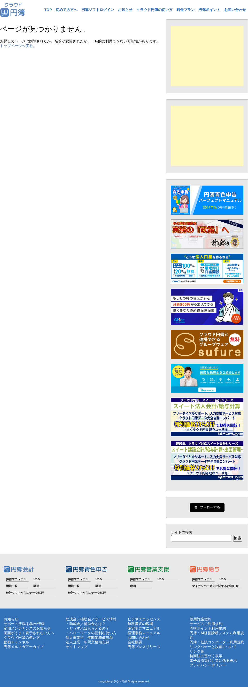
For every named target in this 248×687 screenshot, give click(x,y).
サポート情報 (14, 624)
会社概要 (135, 642)
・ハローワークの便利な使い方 (91, 633)
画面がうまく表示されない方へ (29, 633)
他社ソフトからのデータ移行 (25, 592)
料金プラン (186, 10)
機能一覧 (12, 586)
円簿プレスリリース (144, 647)
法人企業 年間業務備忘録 (87, 642)
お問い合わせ (235, 10)
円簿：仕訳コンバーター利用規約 (217, 642)
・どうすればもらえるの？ (87, 628)
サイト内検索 (182, 532)
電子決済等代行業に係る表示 (213, 660)
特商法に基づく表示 (206, 656)
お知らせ (125, 10)
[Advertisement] (207, 56)
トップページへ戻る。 (18, 46)
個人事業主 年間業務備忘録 (89, 637)
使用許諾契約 (200, 619)
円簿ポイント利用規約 (208, 628)
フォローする (210, 507)
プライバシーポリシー (208, 665)
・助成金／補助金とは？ (86, 624)
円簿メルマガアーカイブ (24, 647)
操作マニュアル (16, 579)
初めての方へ (67, 10)
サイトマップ (76, 647)
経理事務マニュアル (144, 633)
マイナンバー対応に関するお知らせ (215, 586)
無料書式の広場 (140, 624)
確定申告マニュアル (144, 628)
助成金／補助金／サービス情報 (91, 619)
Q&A (36, 579)
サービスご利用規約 (206, 624)
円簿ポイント (209, 10)
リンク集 (197, 651)
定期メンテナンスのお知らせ (27, 628)
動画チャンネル (16, 642)
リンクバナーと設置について (213, 647)
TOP (48, 10)
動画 (36, 586)
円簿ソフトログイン (97, 10)
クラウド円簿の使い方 (154, 10)
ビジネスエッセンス (144, 619)
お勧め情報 (35, 624)
